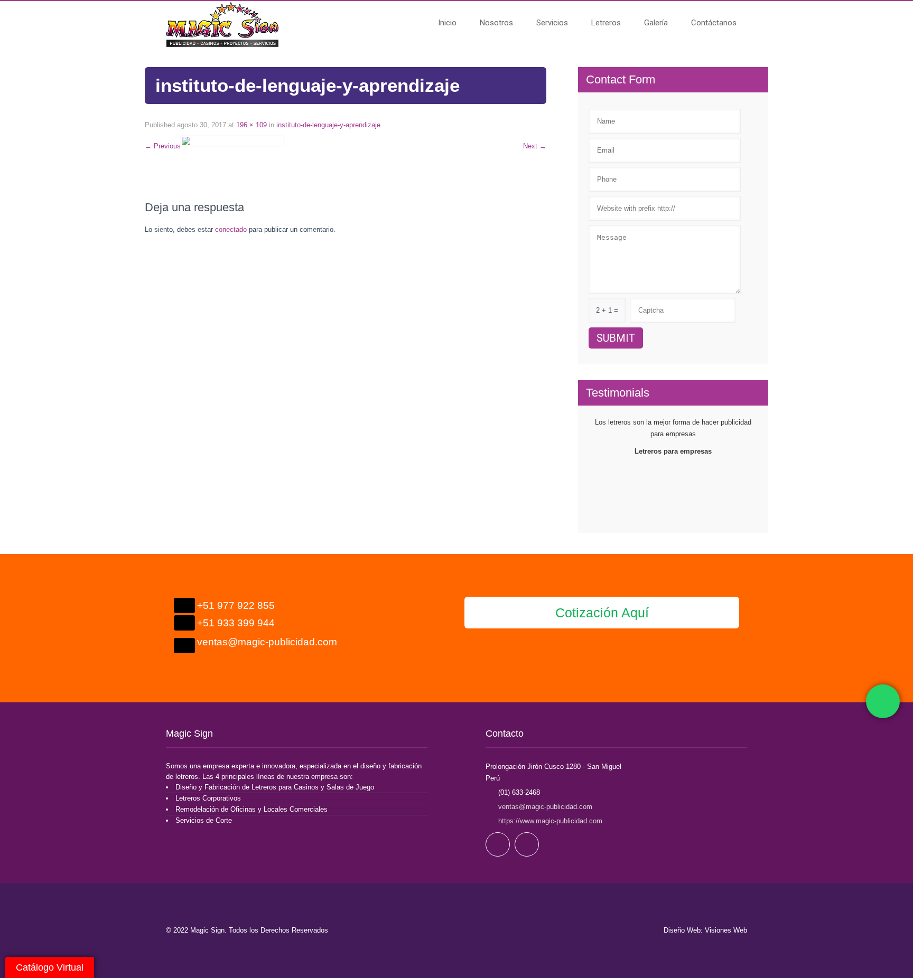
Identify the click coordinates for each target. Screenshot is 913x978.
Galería (656, 22)
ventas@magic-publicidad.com (545, 807)
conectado (231, 229)
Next (534, 146)
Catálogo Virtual (49, 967)
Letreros (606, 22)
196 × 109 (251, 125)
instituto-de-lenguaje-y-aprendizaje (328, 125)
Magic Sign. (209, 930)
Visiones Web (726, 930)
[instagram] (527, 844)
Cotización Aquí (602, 612)
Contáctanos (714, 22)
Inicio (447, 22)
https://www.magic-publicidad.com (549, 821)
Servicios (552, 22)
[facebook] (498, 844)
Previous (163, 146)
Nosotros (496, 22)
